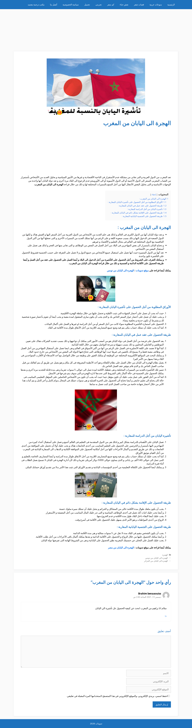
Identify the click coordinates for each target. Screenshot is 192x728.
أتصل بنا (53, 4)
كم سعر (110, 4)
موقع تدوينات (142, 270)
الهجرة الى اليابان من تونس (120, 270)
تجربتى (98, 4)
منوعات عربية (156, 4)
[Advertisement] (96, 29)
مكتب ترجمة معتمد (36, 4)
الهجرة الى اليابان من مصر (121, 547)
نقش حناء (124, 4)
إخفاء (154, 194)
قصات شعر (139, 4)
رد (166, 615)
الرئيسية (171, 4)
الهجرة (165, 554)
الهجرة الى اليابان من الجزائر (156, 561)
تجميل (87, 4)
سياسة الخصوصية (71, 4)
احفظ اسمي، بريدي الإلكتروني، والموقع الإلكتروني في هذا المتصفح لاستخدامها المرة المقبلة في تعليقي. (117, 696)
